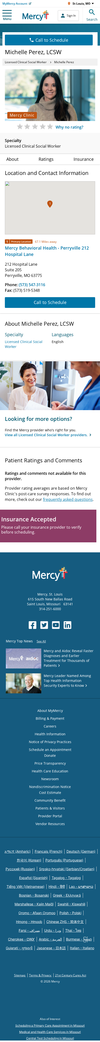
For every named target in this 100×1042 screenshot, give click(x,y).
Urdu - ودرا (52, 930)
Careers (50, 726)
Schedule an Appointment (50, 749)
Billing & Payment (50, 718)
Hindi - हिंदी (57, 886)
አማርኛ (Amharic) (18, 851)
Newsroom (50, 779)
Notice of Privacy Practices (50, 741)
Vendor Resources (50, 823)
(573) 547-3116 (32, 284)
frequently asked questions (68, 499)
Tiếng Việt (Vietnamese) (25, 886)
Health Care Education (50, 771)
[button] (50, 204)
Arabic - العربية (50, 939)
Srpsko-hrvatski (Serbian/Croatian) (66, 869)
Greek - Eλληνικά (67, 895)
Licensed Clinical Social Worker (26, 62)
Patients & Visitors (50, 808)
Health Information (50, 734)
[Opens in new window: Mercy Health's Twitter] (44, 625)
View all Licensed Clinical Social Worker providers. (47, 435)
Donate (50, 755)
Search (92, 19)
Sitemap (20, 975)
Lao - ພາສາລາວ (81, 886)
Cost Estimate (50, 792)
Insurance (84, 159)
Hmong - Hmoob (29, 922)
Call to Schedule (51, 40)
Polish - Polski (70, 913)
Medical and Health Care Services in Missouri (50, 1032)
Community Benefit (50, 800)
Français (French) (48, 851)
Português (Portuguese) (64, 860)
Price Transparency (50, 763)
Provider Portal (50, 816)
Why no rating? (69, 127)
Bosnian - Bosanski (34, 895)
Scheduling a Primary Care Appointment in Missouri (50, 1025)
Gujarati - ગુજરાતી (19, 948)
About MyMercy (50, 710)
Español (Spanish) (33, 878)
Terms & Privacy (40, 975)
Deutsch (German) (81, 851)
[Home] (36, 15)
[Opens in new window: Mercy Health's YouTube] (56, 625)
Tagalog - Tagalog (66, 878)
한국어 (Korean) (29, 860)
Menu (7, 19)
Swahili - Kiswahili (71, 904)
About (12, 159)
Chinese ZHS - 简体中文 (65, 922)
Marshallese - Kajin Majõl (34, 904)
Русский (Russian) (20, 869)
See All (41, 641)
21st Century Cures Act (70, 975)
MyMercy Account (14, 3)
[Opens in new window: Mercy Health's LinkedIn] (67, 625)
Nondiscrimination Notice (50, 786)
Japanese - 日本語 (51, 948)
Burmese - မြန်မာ (79, 939)
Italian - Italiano (82, 948)
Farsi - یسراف (29, 930)
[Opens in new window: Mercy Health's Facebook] (32, 625)
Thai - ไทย (73, 930)
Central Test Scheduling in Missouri (50, 1038)
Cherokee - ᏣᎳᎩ (21, 939)
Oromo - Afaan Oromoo (36, 913)
